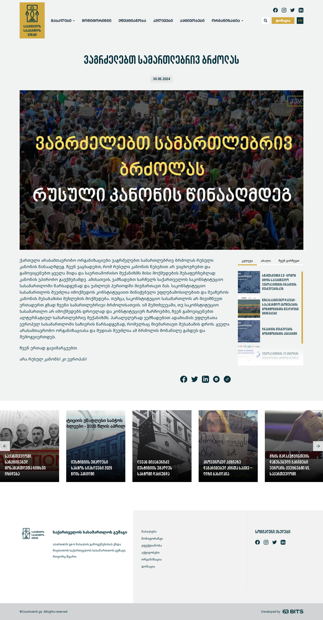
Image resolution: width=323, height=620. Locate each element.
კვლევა (247, 261)
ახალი (266, 261)
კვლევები (163, 20)
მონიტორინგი (96, 20)
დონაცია (283, 21)
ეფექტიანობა (132, 20)
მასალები (149, 531)
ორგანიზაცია (151, 559)
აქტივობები (192, 20)
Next (318, 446)
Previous (5, 446)
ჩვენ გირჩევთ (289, 261)
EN (300, 21)
